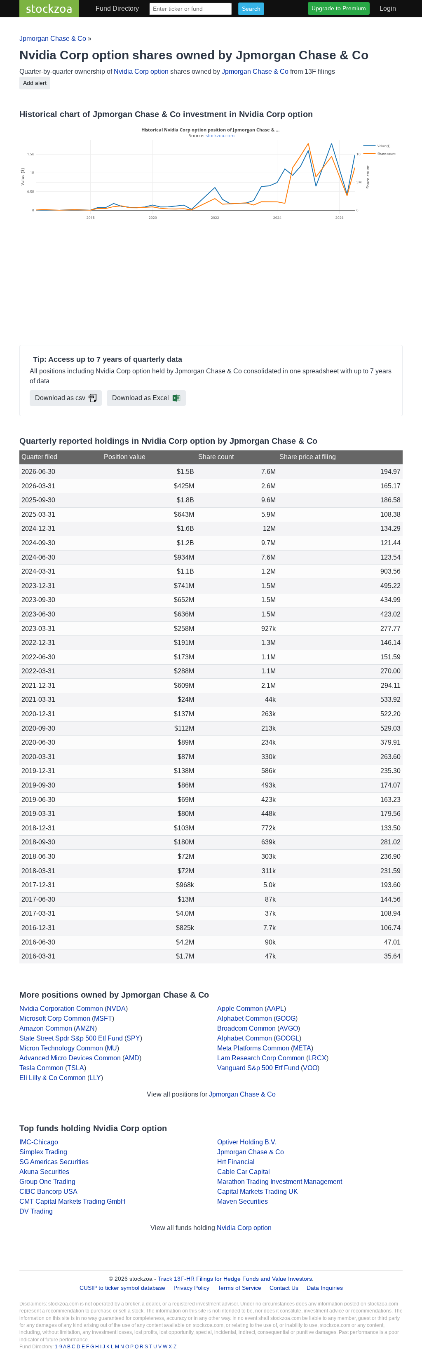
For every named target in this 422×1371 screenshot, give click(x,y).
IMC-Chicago (38, 1142)
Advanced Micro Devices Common (70, 1058)
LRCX (317, 1058)
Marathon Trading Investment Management (279, 1181)
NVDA (116, 1008)
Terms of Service (239, 1287)
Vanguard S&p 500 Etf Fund (258, 1067)
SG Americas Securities (54, 1161)
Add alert (35, 83)
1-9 (59, 1346)
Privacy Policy (191, 1287)
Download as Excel (140, 397)
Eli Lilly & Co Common (52, 1077)
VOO (310, 1067)
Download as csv (60, 397)
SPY (133, 1038)
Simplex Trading (43, 1151)
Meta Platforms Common (253, 1048)
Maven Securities (242, 1201)
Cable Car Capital (243, 1171)
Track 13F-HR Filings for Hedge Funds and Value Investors (235, 1278)
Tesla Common (41, 1067)
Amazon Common (45, 1028)
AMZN (85, 1028)
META (302, 1048)
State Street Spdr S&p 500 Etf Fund (71, 1038)
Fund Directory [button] (117, 8)
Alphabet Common (244, 1018)
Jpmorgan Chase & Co (52, 38)
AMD (131, 1058)
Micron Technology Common (61, 1048)
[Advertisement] (211, 284)
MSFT (103, 1018)
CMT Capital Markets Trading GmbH (72, 1201)
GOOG (285, 1018)
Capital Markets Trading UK (257, 1191)
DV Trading (36, 1211)
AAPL (275, 1008)
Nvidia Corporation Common (61, 1008)
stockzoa (49, 8)
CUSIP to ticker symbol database (123, 1287)
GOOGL (287, 1038)
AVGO (288, 1028)
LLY (95, 1077)
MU (112, 1048)
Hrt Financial (236, 1161)
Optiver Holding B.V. (247, 1142)
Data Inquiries (325, 1287)
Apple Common (240, 1008)
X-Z (172, 1346)
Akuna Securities (44, 1171)
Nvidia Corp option (141, 71)
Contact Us (284, 1287)
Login (388, 8)
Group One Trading (47, 1181)
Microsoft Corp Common (54, 1018)
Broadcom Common (246, 1028)
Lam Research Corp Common (261, 1058)
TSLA (75, 1067)
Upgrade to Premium (339, 8)
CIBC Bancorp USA (48, 1191)
